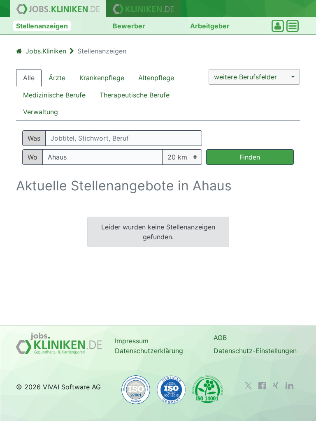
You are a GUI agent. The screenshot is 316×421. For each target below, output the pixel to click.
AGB (220, 337)
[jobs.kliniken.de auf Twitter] (248, 385)
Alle (29, 78)
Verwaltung (40, 112)
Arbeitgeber (210, 26)
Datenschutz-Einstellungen (255, 351)
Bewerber (129, 26)
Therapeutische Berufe (135, 95)
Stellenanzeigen (42, 26)
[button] (254, 76)
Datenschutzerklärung (149, 351)
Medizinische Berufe (54, 95)
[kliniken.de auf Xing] (275, 385)
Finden (249, 157)
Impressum (132, 341)
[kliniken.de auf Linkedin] (289, 385)
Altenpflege (156, 78)
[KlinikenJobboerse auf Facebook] (262, 385)
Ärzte (57, 78)
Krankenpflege (101, 78)
